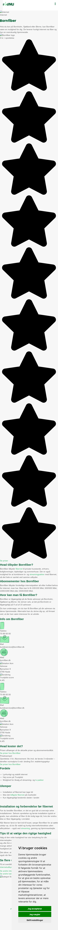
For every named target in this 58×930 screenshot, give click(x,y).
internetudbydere (7, 867)
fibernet (19, 569)
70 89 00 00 (5, 634)
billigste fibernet (17, 795)
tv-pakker (39, 780)
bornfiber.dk (5, 660)
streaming (25, 828)
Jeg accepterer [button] (35, 908)
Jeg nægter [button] (34, 914)
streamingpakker (37, 574)
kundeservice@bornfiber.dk (12, 647)
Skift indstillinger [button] (35, 920)
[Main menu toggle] (55, 4)
